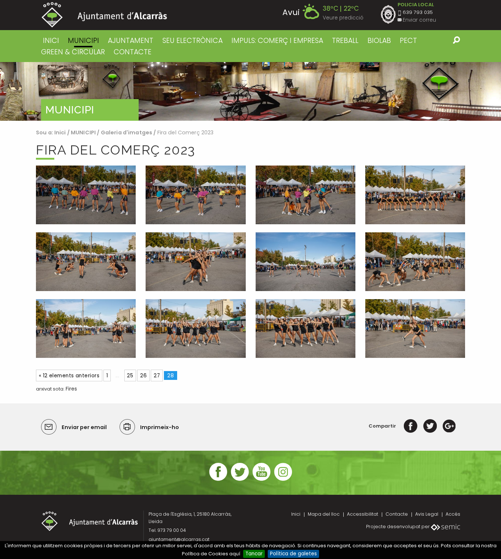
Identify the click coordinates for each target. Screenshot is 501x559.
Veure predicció (343, 17)
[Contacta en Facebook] (218, 479)
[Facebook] (410, 425)
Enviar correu (419, 20)
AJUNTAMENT (130, 41)
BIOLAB (379, 41)
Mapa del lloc (324, 514)
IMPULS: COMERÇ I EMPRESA (277, 41)
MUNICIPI (83, 41)
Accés (453, 514)
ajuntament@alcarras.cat (179, 539)
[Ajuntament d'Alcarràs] (104, 14)
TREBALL (345, 41)
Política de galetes (293, 553)
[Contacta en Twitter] (240, 479)
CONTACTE (132, 52)
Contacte (396, 514)
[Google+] (449, 425)
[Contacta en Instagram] (283, 479)
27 (157, 375)
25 (130, 375)
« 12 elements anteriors (69, 375)
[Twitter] (430, 425)
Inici (51, 41)
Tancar (254, 553)
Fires (71, 388)
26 (143, 375)
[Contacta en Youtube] (261, 479)
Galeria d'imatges (126, 132)
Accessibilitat (362, 514)
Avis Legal (426, 514)
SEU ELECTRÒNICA (192, 41)
